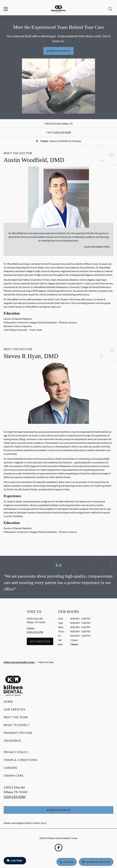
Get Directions (40, 641)
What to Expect (17, 725)
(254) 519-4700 (62, 132)
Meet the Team (16, 717)
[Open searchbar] (110, 9)
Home (8, 701)
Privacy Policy (16, 752)
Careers (10, 767)
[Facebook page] (58, 847)
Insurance (12, 740)
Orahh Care (13, 775)
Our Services (14, 709)
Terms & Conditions (20, 760)
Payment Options (18, 732)
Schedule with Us (59, 50)
